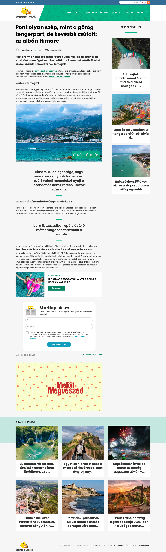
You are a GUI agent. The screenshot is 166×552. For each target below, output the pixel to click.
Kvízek (95, 12)
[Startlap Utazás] (27, 13)
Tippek (86, 12)
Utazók (125, 12)
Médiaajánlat (144, 545)
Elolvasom (57, 288)
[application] (59, 387)
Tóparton (115, 12)
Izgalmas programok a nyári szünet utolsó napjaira (72, 281)
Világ (78, 12)
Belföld (70, 12)
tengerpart (29, 355)
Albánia (19, 355)
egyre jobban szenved (46, 71)
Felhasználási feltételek (127, 545)
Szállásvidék (137, 12)
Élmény (104, 12)
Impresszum (96, 545)
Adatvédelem (109, 545)
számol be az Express (59, 76)
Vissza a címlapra (93, 355)
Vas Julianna (26, 50)
